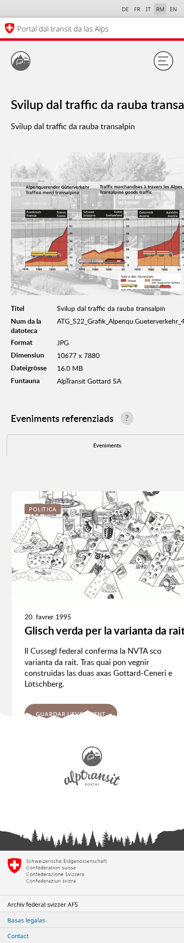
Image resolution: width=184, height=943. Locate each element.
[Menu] (163, 61)
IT (148, 9)
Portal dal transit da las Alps (62, 28)
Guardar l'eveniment (71, 714)
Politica (42, 509)
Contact (17, 936)
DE (125, 9)
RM (160, 9)
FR (137, 9)
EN (173, 9)
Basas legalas (26, 920)
